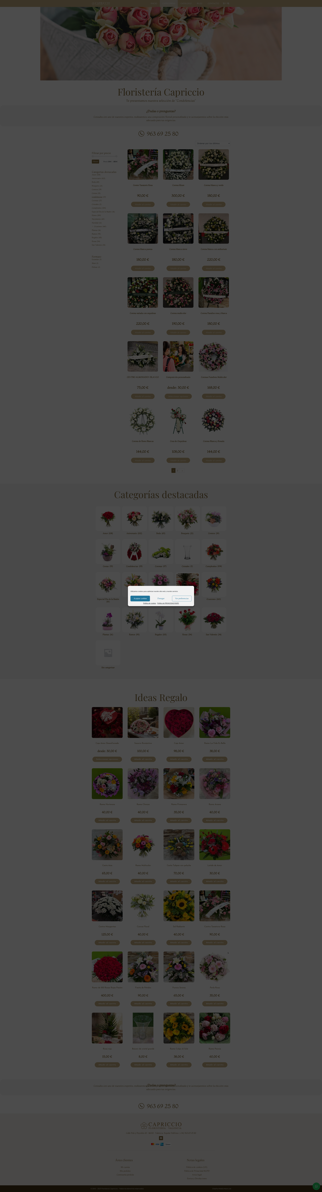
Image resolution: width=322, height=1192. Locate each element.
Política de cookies (149, 603)
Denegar (161, 598)
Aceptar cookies (140, 598)
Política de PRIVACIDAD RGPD (168, 603)
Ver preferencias (182, 598)
